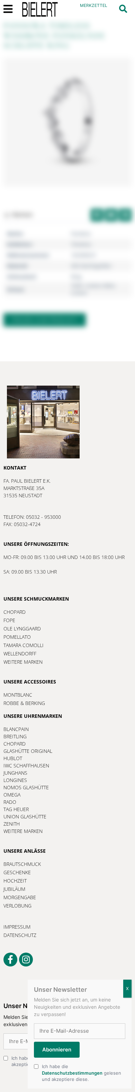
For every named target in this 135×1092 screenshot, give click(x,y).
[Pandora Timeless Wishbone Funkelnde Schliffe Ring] (67, 122)
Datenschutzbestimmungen (72, 1073)
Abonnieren (56, 1049)
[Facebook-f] (10, 959)
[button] (123, 9)
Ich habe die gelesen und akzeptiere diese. (81, 1073)
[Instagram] (26, 959)
